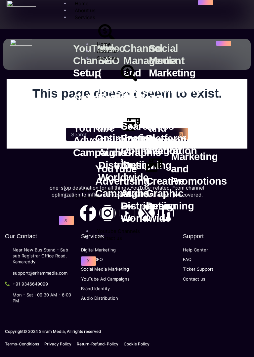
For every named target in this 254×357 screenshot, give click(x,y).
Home (104, 44)
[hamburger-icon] (205, 2)
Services (85, 17)
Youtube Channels (118, 231)
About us (85, 10)
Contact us (87, 197)
